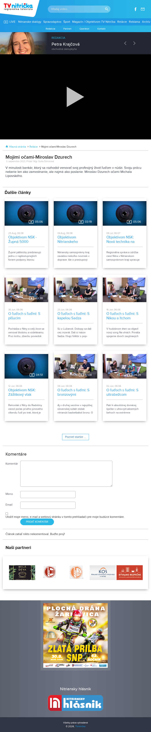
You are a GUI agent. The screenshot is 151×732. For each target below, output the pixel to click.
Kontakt (101, 28)
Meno (9, 494)
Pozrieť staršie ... (75, 437)
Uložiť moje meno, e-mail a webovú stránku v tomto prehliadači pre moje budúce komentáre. (65, 517)
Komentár (12, 464)
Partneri (67, 28)
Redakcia (50, 28)
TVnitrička (80, 726)
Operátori (84, 28)
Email (9, 505)
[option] (75, 41)
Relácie (33, 146)
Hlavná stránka (17, 146)
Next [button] (135, 43)
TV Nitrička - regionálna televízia (20, 8)
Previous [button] (126, 43)
